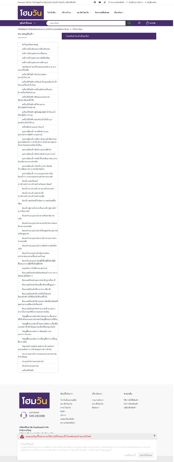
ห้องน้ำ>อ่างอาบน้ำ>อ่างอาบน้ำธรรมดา (38, 189)
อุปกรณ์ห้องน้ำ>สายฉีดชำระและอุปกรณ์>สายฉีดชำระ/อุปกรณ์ (33, 133)
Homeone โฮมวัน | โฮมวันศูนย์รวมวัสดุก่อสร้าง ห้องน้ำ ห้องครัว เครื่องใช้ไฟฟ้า (47, 2)
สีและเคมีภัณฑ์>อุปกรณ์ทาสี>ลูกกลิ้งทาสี (38, 280)
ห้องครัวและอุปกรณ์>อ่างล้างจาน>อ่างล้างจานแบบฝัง (37, 239)
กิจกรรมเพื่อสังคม (102, 13)
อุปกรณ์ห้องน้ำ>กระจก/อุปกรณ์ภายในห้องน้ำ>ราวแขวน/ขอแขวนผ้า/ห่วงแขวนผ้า (35, 175)
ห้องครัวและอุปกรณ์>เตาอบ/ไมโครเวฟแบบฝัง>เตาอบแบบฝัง (37, 224)
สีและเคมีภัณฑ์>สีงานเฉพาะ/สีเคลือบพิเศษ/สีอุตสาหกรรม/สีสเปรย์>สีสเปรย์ (38, 302)
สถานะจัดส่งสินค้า (117, 2)
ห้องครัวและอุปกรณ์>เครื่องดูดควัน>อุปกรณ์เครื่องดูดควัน (38, 232)
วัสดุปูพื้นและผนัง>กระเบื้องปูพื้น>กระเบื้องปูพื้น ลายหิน (37, 340)
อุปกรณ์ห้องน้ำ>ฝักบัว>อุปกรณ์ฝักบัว (37, 150)
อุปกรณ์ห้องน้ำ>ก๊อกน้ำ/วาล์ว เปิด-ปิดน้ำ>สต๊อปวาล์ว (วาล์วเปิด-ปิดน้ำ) (35, 167)
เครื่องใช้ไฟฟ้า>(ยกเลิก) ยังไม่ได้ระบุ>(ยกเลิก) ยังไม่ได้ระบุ (35, 121)
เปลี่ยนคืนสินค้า (130, 408)
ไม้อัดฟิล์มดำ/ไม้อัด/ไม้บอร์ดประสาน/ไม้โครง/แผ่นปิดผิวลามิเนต (43, 29)
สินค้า (62, 411)
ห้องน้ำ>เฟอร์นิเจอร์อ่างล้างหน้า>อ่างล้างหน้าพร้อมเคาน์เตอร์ (35, 182)
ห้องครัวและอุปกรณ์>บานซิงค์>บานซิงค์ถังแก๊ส (37, 247)
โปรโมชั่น (51, 13)
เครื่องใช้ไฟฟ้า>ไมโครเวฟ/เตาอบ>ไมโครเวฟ (32, 76)
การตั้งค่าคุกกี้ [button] (130, 455)
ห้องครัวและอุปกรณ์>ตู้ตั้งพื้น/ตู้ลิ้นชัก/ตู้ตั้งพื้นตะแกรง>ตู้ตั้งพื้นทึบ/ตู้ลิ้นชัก (37, 262)
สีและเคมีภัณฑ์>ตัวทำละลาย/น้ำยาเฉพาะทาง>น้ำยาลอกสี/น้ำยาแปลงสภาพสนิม (37, 310)
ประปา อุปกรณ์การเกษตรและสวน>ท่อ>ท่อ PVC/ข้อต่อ (37, 355)
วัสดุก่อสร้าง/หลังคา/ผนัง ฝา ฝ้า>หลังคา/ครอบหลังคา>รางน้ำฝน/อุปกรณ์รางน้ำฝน (36, 347)
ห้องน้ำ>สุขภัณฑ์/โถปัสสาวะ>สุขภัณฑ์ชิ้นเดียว (37, 202)
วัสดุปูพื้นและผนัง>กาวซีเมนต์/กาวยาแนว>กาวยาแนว (34, 332)
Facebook (94, 2)
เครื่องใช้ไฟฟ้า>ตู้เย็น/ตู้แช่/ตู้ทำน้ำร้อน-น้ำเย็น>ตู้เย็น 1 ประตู (37, 113)
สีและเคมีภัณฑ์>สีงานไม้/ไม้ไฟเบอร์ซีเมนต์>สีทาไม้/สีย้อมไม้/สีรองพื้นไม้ (34, 295)
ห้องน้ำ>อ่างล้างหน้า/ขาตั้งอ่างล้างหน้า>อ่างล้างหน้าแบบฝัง (31, 194)
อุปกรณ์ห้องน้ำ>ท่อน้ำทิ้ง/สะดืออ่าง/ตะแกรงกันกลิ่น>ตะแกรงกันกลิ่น (37, 160)
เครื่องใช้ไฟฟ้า (28, 370)
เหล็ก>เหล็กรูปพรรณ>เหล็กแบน (35, 62)
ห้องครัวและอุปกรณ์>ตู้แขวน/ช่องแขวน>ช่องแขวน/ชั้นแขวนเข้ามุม (33, 254)
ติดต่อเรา (95, 408)
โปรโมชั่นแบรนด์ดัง (68, 400)
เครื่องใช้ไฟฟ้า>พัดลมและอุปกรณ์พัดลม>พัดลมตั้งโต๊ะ (33, 98)
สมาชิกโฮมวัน (83, 13)
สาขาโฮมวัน (65, 408)
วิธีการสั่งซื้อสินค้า (131, 400)
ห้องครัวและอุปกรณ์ (30, 366)
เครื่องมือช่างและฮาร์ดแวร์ (33, 127)
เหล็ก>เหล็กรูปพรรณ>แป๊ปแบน (34, 53)
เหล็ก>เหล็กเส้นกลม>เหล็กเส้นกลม (36, 49)
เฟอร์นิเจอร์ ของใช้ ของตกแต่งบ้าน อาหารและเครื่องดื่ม (37, 68)
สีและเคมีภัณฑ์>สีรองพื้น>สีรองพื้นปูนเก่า (38, 285)
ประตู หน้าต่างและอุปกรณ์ (32, 361)
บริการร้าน (66, 13)
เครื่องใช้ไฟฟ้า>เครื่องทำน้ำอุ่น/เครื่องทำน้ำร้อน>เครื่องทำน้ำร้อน (37, 83)
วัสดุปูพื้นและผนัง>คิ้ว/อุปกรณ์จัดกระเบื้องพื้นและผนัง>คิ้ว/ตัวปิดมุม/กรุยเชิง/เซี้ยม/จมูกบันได (38, 325)
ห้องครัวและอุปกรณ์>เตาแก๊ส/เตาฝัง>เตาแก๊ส (36, 217)
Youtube (100, 2)
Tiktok (104, 2)
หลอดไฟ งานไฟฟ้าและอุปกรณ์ (34, 268)
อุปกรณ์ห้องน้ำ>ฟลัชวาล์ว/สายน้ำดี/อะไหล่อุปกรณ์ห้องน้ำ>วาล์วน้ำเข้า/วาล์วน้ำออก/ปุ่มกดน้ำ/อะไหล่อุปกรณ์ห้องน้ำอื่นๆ (37, 142)
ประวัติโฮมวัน (97, 404)
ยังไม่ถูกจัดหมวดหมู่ (30, 45)
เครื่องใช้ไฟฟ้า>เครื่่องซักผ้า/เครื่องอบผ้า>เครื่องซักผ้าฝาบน (35, 91)
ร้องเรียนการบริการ (136, 2)
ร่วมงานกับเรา (98, 400)
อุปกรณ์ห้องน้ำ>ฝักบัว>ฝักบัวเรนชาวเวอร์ (38, 154)
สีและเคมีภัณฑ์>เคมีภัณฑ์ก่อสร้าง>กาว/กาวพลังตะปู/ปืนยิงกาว (38, 274)
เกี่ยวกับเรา (118, 13)
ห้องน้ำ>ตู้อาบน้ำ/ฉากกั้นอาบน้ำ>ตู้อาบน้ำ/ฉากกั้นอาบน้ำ (37, 209)
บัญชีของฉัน (151, 2)
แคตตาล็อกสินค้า (67, 419)
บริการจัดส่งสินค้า (131, 404)
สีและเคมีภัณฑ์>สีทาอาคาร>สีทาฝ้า (36, 289)
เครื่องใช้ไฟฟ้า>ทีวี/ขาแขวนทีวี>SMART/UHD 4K (31, 106)
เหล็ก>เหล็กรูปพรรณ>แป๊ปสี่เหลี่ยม (36, 58)
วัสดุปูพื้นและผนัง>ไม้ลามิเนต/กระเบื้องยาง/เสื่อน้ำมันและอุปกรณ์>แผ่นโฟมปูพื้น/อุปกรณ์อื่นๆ (38, 317)
